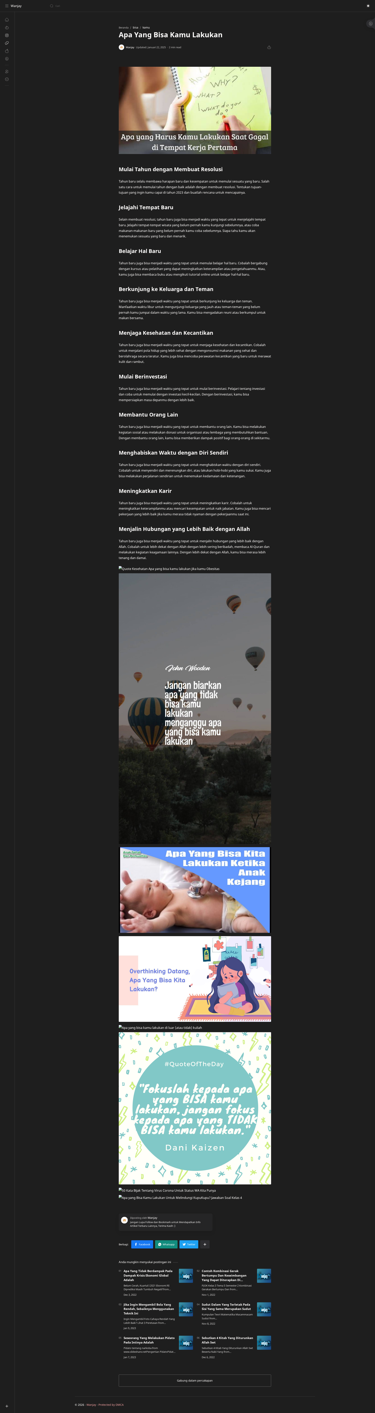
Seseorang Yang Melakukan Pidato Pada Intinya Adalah (149, 1340)
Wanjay (16, 6)
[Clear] (111, 6)
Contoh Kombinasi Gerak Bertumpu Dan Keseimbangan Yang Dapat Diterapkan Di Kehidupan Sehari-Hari (224, 1275)
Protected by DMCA (111, 1405)
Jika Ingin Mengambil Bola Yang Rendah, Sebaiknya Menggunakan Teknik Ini (149, 1309)
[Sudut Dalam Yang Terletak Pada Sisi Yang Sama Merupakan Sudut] (264, 1309)
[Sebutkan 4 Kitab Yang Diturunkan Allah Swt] (264, 1343)
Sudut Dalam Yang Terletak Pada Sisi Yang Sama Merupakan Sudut (226, 1307)
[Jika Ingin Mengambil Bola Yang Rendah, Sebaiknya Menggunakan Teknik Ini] (186, 1309)
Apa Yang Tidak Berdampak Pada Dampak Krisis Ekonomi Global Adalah (148, 1275)
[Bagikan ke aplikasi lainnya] (205, 1244)
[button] (368, 6)
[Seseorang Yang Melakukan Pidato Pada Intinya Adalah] (186, 1343)
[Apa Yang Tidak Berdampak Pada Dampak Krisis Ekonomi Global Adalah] (186, 1276)
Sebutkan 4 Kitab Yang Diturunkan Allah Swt (227, 1340)
